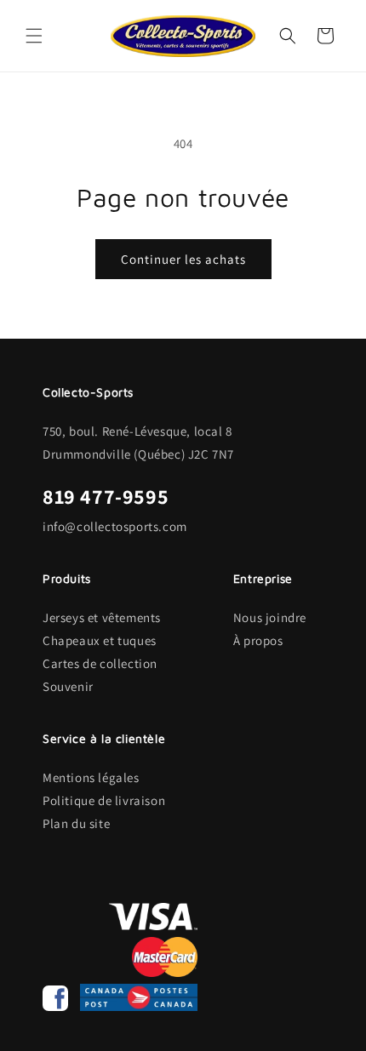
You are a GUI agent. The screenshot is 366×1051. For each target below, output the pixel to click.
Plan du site (76, 823)
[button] (34, 35)
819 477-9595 (106, 496)
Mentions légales (91, 777)
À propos (258, 640)
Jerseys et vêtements (102, 617)
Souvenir (68, 686)
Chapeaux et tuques (100, 640)
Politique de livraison (104, 800)
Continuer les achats (183, 259)
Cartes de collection (100, 663)
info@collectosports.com (115, 526)
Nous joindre (269, 617)
